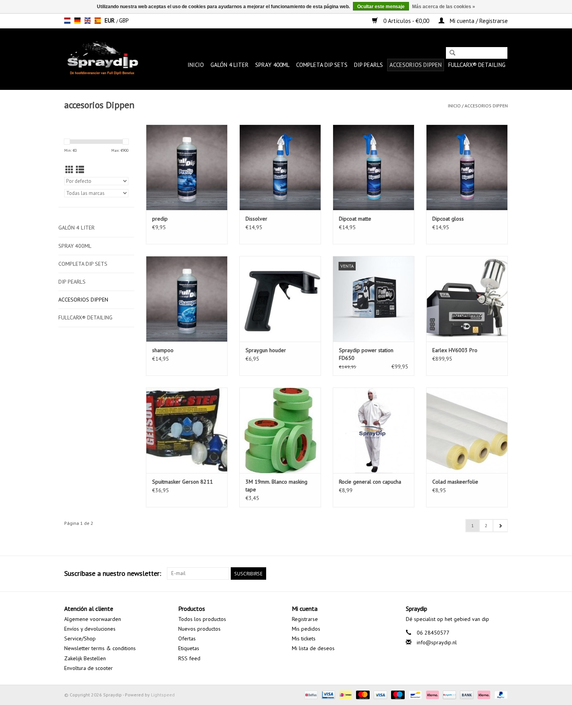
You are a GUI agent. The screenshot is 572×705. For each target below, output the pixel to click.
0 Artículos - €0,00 (406, 21)
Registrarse (305, 619)
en (87, 21)
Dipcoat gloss (448, 218)
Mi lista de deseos (313, 648)
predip (160, 218)
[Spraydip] (102, 59)
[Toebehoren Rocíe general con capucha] (373, 430)
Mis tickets (304, 638)
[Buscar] (452, 53)
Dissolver (256, 218)
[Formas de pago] (310, 694)
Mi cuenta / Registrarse (478, 21)
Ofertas (187, 638)
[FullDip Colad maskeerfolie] (467, 430)
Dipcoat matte (355, 218)
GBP (124, 20)
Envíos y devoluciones (90, 628)
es (98, 21)
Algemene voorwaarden (92, 619)
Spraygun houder (266, 350)
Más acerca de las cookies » (443, 6)
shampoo (163, 350)
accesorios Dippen (416, 64)
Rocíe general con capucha (370, 481)
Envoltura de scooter (88, 668)
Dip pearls (368, 64)
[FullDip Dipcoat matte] (373, 167)
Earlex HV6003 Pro (454, 350)
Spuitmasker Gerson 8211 (182, 481)
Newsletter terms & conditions (100, 648)
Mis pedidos (306, 628)
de (77, 21)
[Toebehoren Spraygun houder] (280, 299)
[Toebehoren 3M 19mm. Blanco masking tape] (280, 430)
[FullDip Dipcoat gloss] (467, 167)
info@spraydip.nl (437, 642)
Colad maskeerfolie (455, 481)
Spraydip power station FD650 (366, 354)
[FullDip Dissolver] (280, 167)
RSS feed (189, 658)
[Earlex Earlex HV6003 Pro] (467, 299)
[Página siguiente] (500, 525)
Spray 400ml (272, 64)
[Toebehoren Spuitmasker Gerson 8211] (187, 430)
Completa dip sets (321, 64)
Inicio (196, 64)
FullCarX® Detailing (476, 64)
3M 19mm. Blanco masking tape (276, 485)
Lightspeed (163, 695)
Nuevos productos (199, 628)
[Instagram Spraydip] (501, 573)
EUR (110, 20)
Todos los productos (202, 619)
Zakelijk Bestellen (85, 658)
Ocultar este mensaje (381, 6)
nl (67, 21)
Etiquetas (188, 648)
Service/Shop (80, 638)
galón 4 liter (230, 64)
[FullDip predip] (187, 167)
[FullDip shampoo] (187, 299)
